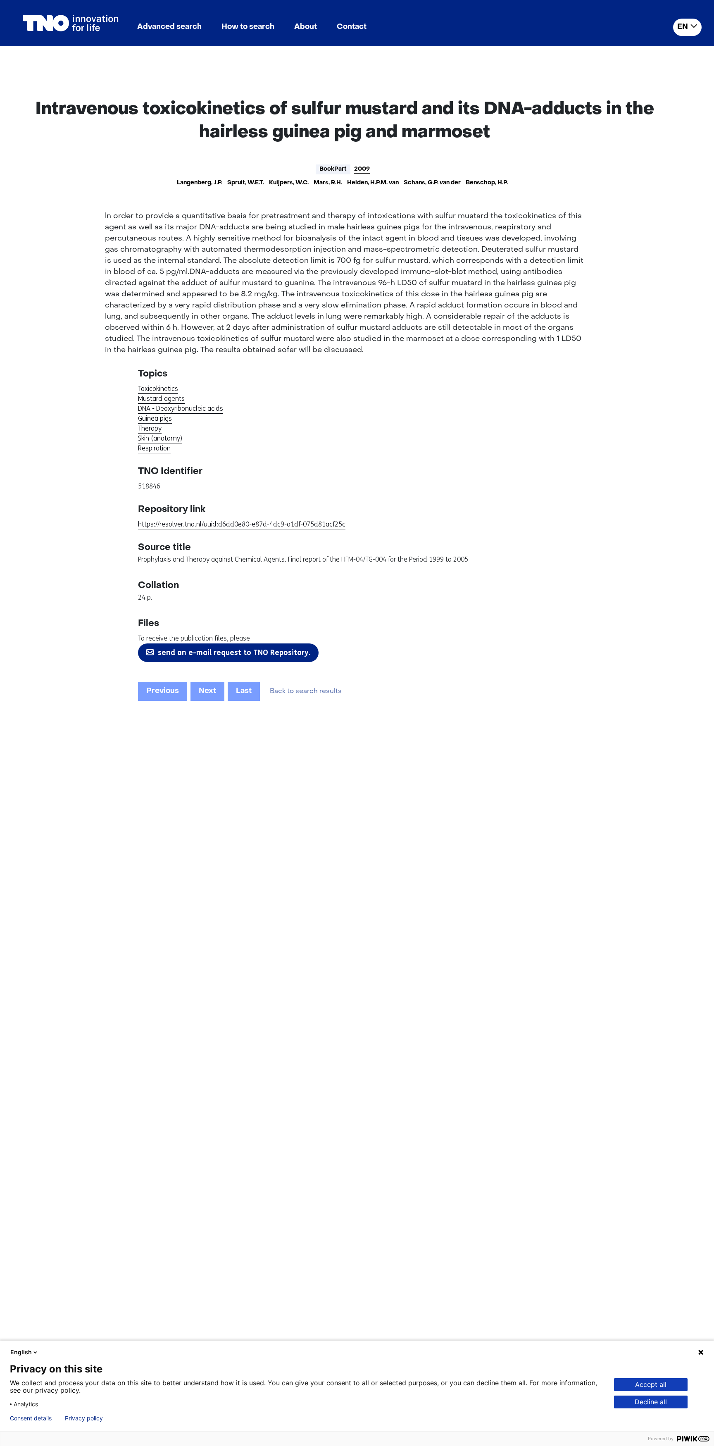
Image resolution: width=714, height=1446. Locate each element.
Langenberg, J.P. (199, 183)
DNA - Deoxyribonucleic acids (180, 408)
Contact (352, 27)
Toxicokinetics (158, 389)
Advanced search (169, 27)
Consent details (31, 1418)
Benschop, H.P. (487, 183)
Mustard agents (161, 399)
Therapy (150, 428)
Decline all (651, 1402)
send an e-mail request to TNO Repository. (234, 652)
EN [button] (682, 27)
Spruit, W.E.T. (245, 183)
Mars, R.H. (328, 183)
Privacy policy (84, 1418)
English (21, 1351)
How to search (247, 27)
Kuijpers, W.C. (289, 183)
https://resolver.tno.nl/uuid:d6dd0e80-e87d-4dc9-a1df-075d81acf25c (241, 524)
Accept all (650, 1384)
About (305, 27)
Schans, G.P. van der (432, 183)
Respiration (154, 448)
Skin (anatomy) (160, 438)
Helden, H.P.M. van (373, 183)
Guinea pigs (155, 418)
